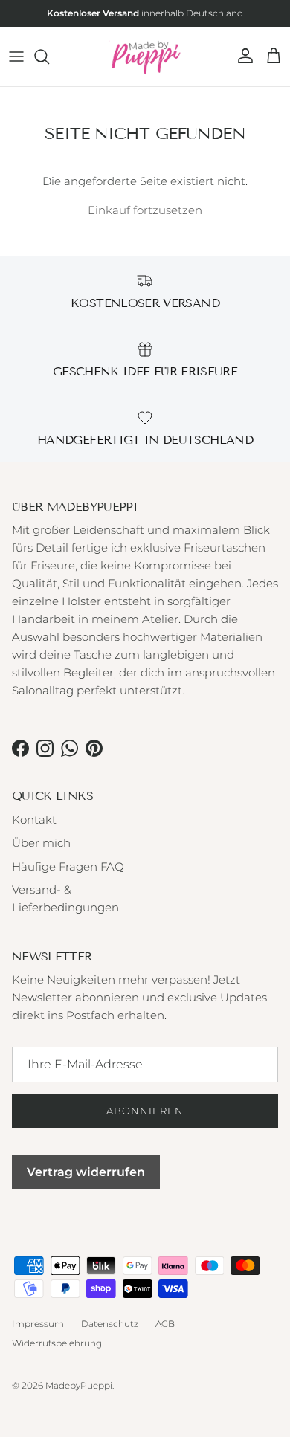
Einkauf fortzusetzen (145, 210)
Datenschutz (109, 1323)
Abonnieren (145, 1111)
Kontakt (34, 820)
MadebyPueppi (78, 1385)
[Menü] (16, 56)
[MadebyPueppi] (145, 56)
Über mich (41, 843)
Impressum (38, 1323)
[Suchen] (49, 56)
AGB (165, 1323)
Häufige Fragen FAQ (68, 866)
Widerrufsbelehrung (57, 1343)
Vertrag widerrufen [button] (86, 1172)
